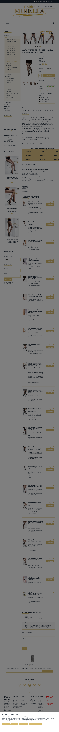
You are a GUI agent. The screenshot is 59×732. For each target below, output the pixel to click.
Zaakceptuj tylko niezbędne (10, 723)
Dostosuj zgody (23, 723)
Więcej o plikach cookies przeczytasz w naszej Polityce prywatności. (18, 720)
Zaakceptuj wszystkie (35, 723)
